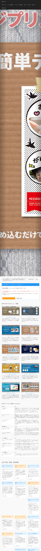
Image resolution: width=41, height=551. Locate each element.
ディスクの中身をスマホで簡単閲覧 (11, 374)
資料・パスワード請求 (27, 4)
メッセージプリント (30, 336)
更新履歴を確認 (19, 298)
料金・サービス (4, 4)
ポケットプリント (10, 336)
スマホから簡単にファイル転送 (10, 317)
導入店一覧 (33, 4)
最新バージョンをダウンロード (8, 298)
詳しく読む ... (17, 478)
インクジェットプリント (30, 355)
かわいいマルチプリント (10, 355)
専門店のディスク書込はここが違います (30, 374)
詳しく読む (30, 512)
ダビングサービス (30, 317)
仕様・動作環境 (11, 4)
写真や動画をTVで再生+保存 (11, 393)
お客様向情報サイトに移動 (33, 279)
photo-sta (3, 1)
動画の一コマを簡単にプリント (30, 393)
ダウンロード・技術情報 (18, 4)
